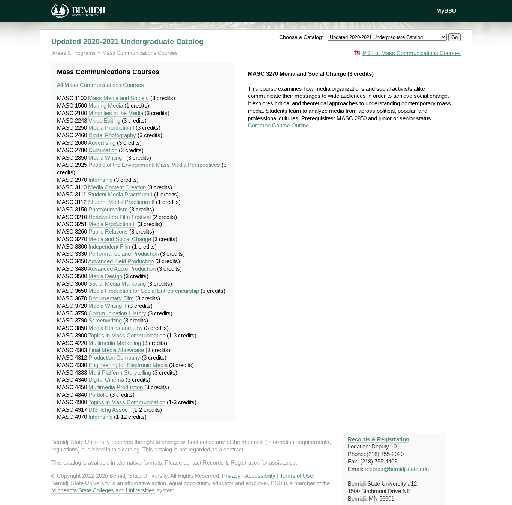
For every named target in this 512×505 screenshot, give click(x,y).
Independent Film (109, 246)
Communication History (117, 313)
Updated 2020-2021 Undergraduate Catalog (127, 41)
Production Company (114, 357)
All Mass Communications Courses (100, 85)
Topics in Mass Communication (126, 335)
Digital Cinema (106, 379)
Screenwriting (105, 320)
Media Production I (111, 127)
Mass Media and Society (118, 98)
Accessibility (260, 475)
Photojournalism (108, 209)
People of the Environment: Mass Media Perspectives (154, 165)
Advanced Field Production (121, 261)
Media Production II (112, 224)
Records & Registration (378, 439)
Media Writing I (106, 157)
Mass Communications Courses (140, 53)
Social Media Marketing (117, 283)
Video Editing (104, 120)
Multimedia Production (115, 387)
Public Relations (108, 231)
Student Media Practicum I (120, 194)
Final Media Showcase (116, 350)
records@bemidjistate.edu (397, 469)
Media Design (105, 276)
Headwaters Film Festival (119, 217)
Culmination (102, 150)
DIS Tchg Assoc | (109, 409)
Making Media (105, 105)
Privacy (231, 475)
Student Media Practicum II (121, 202)
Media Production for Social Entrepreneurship (143, 291)
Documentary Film (111, 298)
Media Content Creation (117, 187)
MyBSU (446, 10)
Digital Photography (112, 135)
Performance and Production (123, 253)
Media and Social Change (119, 239)
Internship (100, 180)
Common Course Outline (278, 125)
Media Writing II (107, 306)
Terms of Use (296, 475)
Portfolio (98, 394)
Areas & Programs (74, 53)
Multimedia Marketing (114, 343)
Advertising (101, 142)
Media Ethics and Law (115, 328)
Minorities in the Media (115, 113)
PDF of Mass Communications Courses (411, 53)
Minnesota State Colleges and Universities (103, 490)
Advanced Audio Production (122, 268)
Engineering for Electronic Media (128, 365)
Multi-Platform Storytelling (119, 372)
